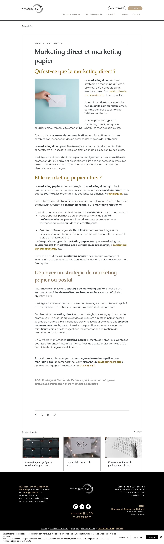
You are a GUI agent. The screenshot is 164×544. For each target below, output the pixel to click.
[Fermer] (160, 537)
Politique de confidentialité (20, 541)
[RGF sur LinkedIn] (81, 506)
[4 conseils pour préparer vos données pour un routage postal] (40, 447)
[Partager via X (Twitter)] (42, 414)
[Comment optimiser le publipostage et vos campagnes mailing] (123, 447)
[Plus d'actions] (127, 43)
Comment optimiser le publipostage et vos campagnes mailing (120, 464)
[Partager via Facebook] (36, 414)
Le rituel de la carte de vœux (79, 464)
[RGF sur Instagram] (75, 506)
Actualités (27, 26)
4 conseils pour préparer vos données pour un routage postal (38, 464)
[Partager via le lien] (54, 414)
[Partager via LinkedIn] (48, 414)
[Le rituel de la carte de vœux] (82, 447)
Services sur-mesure (59, 528)
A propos (75, 528)
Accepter (152, 537)
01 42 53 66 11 (82, 517)
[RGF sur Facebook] (88, 506)
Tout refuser (138, 537)
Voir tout (138, 432)
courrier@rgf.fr (82, 513)
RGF (142, 506)
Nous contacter (88, 528)
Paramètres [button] (124, 537)
